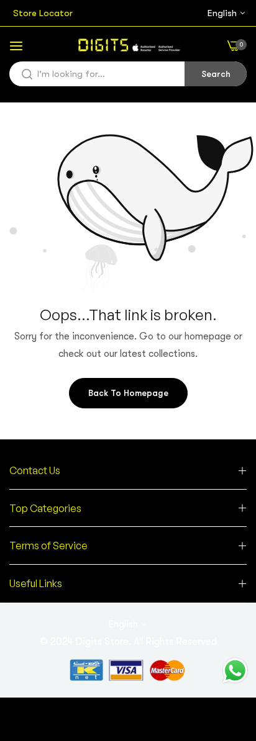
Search (216, 74)
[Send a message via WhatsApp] (235, 670)
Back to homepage (128, 393)
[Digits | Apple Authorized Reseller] (128, 45)
